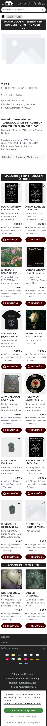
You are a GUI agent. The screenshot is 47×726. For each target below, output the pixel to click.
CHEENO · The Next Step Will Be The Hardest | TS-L (35, 525)
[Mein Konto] (29, 4)
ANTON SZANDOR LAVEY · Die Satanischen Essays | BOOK (35, 208)
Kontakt (13, 682)
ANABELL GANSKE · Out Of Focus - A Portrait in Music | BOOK (35, 271)
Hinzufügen (14, 239)
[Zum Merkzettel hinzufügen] (18, 185)
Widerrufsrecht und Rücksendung (22, 678)
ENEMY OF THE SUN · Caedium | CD (34, 335)
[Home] (3, 16)
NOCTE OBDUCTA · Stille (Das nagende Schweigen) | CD (11, 594)
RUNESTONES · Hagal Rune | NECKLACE (9, 525)
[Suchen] (43, 9)
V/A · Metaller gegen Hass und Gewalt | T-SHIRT (10, 335)
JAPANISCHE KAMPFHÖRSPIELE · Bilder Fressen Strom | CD (11, 271)
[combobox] (20, 9)
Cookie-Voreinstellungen (23, 686)
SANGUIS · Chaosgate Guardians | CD (33, 594)
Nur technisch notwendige (23, 716)
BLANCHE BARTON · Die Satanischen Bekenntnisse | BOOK (11, 208)
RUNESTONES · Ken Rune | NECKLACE (9, 462)
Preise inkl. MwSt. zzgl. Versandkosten (19, 87)
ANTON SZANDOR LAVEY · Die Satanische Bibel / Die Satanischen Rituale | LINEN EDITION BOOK (35, 462)
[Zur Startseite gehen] (9, 3)
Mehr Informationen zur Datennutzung (22, 703)
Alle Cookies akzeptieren (23, 710)
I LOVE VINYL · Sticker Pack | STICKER (33, 398)
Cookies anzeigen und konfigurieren (23, 722)
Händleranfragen (27, 682)
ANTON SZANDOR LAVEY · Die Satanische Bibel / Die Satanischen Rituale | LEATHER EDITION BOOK (11, 398)
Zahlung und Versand (22, 674)
